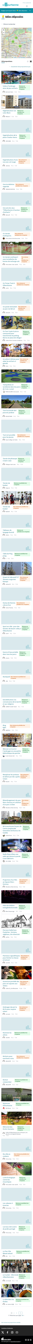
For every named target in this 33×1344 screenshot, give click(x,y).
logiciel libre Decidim (16, 1341)
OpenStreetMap (22, 57)
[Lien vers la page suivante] (20, 1313)
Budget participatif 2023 (8, 10)
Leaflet (14, 57)
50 (22, 1315)
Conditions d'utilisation (7, 1328)
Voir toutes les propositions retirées (10, 1322)
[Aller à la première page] (12, 4)
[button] (16, 37)
